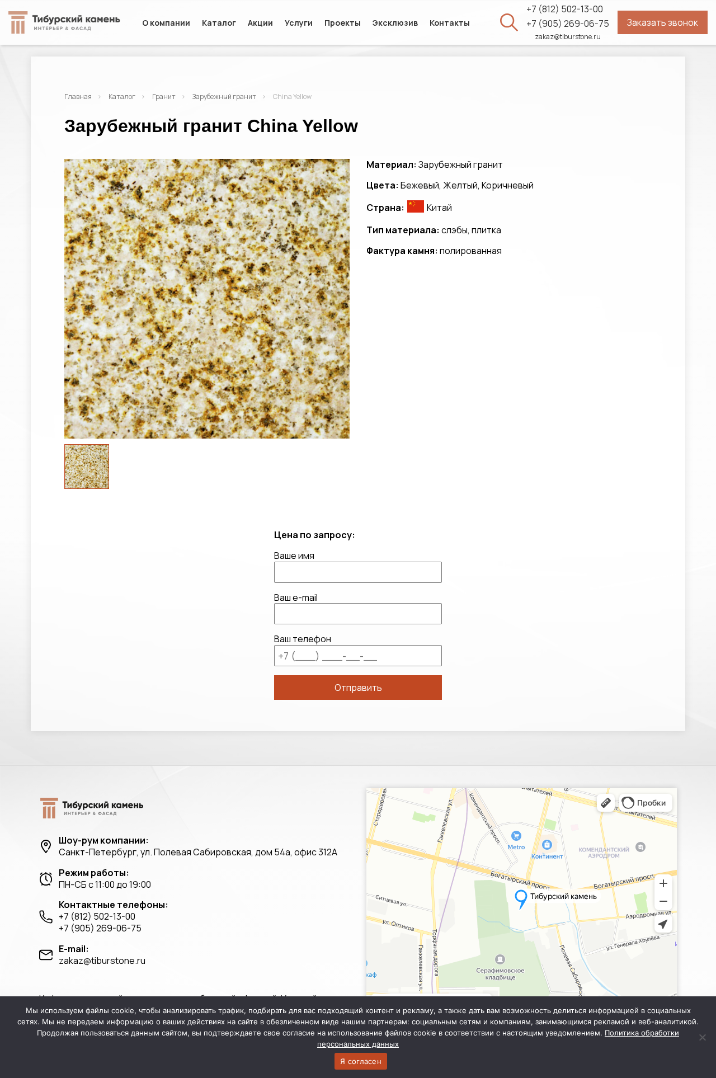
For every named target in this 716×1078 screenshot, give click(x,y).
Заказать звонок (662, 22)
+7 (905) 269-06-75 (567, 24)
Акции (260, 22)
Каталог (219, 22)
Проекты (342, 22)
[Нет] (702, 1037)
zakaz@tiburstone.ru (568, 36)
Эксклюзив (395, 22)
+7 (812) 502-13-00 (564, 9)
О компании (166, 22)
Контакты (450, 22)
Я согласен (360, 1061)
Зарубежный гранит (224, 96)
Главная (78, 96)
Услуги (299, 22)
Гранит (164, 96)
